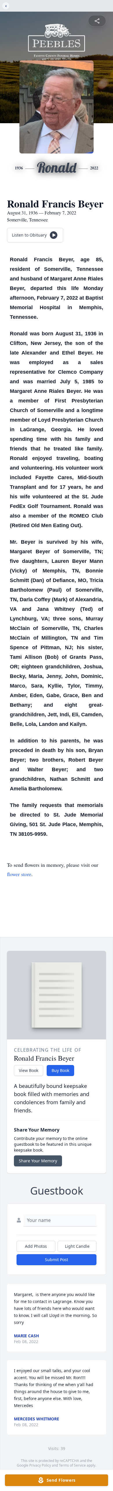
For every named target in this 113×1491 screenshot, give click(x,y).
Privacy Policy (40, 1465)
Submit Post (56, 1259)
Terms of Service (72, 1465)
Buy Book (60, 1070)
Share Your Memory (38, 1161)
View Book (28, 1070)
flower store (19, 874)
